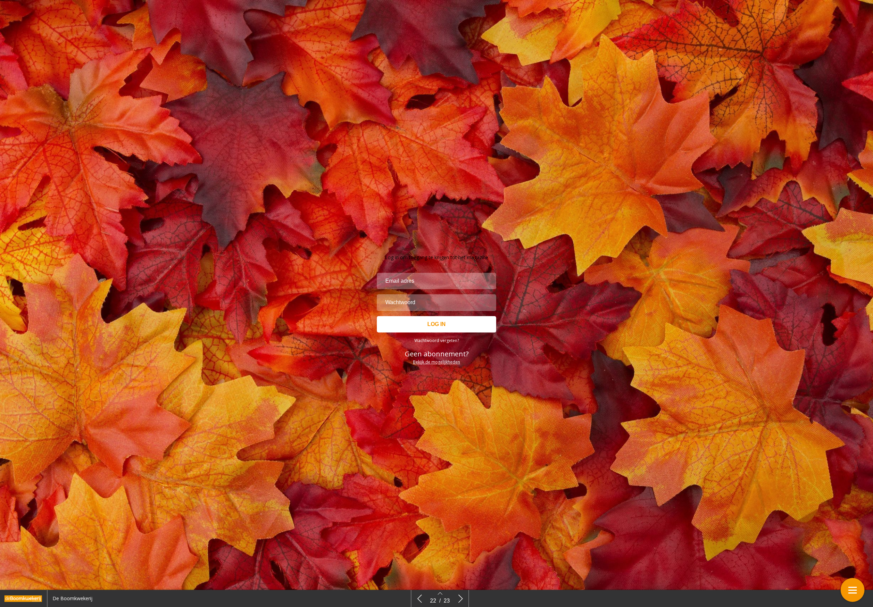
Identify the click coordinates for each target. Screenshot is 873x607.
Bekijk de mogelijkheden (436, 362)
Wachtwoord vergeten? (436, 340)
